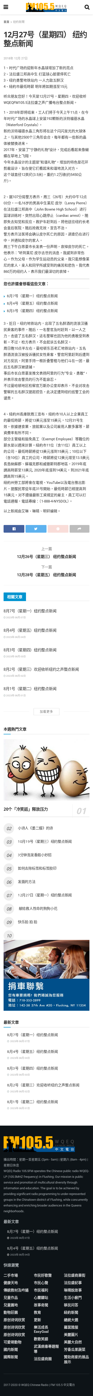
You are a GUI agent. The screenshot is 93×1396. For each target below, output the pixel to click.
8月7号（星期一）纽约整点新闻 (32, 295)
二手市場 (11, 1275)
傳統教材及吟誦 (16, 1290)
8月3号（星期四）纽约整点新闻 (32, 310)
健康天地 (11, 1283)
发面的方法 (27, 881)
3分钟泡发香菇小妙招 (35, 854)
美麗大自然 (73, 1342)
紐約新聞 (19, 22)
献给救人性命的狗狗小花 (37, 908)
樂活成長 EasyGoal (41, 1329)
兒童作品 (11, 1297)
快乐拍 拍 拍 (27, 921)
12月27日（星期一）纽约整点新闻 (45, 895)
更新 (37, 1320)
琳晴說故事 (73, 1290)
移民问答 (71, 1305)
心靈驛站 (41, 1297)
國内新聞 (11, 1349)
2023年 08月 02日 (16, 676)
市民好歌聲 (43, 1275)
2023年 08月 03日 (16, 656)
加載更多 (46, 711)
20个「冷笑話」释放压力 (26, 809)
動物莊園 (11, 1312)
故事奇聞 (41, 1305)
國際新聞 (11, 1357)
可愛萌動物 (12, 1342)
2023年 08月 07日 (16, 617)
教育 (37, 1312)
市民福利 (41, 1290)
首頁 (6, 22)
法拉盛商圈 (43, 1359)
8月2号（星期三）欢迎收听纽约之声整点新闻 (41, 669)
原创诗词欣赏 (14, 1320)
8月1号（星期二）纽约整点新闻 (30, 688)
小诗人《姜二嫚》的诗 (35, 828)
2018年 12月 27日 (16, 58)
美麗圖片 (71, 1335)
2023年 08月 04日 (16, 637)
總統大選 (71, 1320)
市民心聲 (41, 1283)
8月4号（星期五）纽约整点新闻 (32, 303)
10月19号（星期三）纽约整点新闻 (45, 841)
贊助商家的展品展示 (76, 1359)
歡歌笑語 (41, 1339)
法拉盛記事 (73, 1283)
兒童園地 (11, 1305)
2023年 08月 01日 (16, 695)
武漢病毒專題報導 (46, 1349)
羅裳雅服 (71, 1327)
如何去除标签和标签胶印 (37, 868)
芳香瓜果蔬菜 (74, 1349)
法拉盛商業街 (74, 1275)
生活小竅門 (73, 1297)
